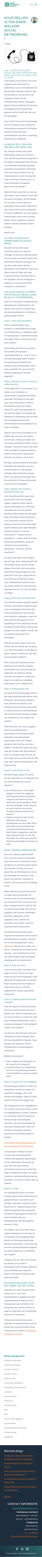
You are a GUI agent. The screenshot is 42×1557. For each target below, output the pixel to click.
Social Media (10, 1423)
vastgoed (8, 1437)
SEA (6, 1410)
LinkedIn (8, 1392)
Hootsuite (8, 946)
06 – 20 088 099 (31, 1533)
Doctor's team (10, 1374)
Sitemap (7, 1497)
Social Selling (10, 1432)
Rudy (8, 43)
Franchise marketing (13, 1383)
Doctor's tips (9, 1378)
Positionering (10, 1405)
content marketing (12, 1360)
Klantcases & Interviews (15, 1387)
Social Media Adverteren (15, 1428)
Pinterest (8, 1401)
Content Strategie (12, 1365)
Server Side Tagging (13, 1419)
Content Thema (11, 1369)
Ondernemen (10, 1396)
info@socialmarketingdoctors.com (24, 1536)
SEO (6, 1414)
